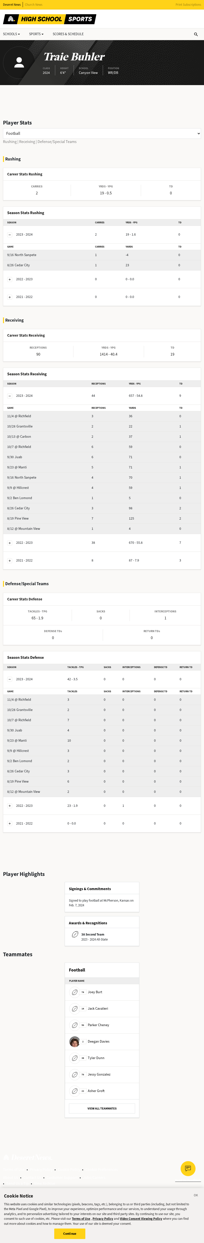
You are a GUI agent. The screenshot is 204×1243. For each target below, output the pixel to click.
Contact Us (32, 1177)
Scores (68, 34)
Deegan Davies (95, 1041)
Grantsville (20, 426)
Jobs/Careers (94, 1177)
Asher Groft (93, 1091)
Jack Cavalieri (95, 1008)
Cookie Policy (69, 1169)
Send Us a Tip (17, 1183)
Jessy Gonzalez (96, 1074)
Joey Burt (92, 992)
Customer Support (62, 1177)
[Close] (196, 1196)
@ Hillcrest (18, 487)
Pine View (18, 518)
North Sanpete (21, 255)
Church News (33, 4)
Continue (69, 1234)
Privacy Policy (41, 1169)
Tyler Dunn (93, 1058)
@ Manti (17, 467)
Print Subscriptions (188, 4)
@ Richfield (19, 416)
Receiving (27, 141)
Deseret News (12, 4)
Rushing (10, 141)
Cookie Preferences (101, 1169)
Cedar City (18, 265)
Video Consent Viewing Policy (141, 1219)
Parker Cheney (95, 1025)
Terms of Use (14, 1169)
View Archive (44, 1183)
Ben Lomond (19, 498)
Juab (14, 457)
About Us (10, 1177)
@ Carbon (19, 436)
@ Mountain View (23, 528)
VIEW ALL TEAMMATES (102, 1108)
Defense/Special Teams (57, 141)
